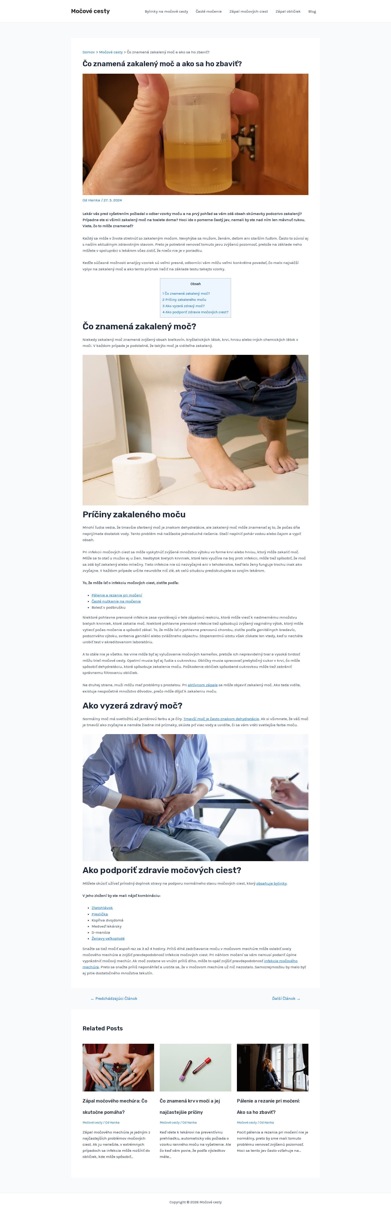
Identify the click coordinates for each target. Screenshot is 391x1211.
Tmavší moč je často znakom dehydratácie (221, 718)
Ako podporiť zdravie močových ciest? (195, 312)
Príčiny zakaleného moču (184, 299)
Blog (312, 11)
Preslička (100, 914)
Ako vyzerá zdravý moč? (183, 306)
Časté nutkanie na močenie (116, 601)
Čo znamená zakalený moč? (186, 293)
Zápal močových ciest (248, 11)
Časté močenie (209, 11)
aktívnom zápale (203, 685)
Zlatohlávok (102, 907)
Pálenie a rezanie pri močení (117, 595)
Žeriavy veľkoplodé (108, 938)
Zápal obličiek (288, 11)
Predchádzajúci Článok (114, 999)
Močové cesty (90, 11)
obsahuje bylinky (271, 883)
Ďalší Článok (286, 999)
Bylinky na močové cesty (166, 11)
